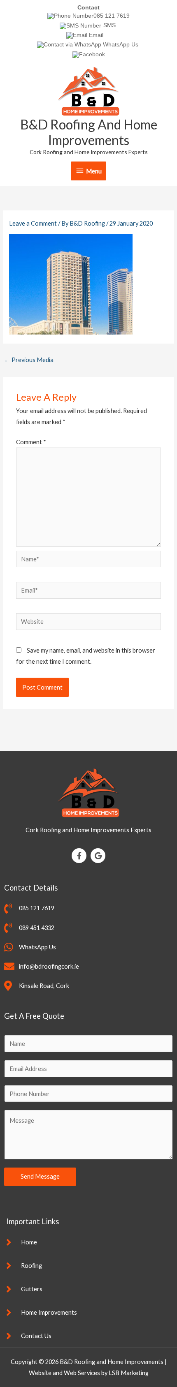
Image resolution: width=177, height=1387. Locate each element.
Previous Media (29, 359)
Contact (88, 7)
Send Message (40, 1176)
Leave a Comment (33, 223)
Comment (31, 441)
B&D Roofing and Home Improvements (88, 132)
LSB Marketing (129, 1372)
